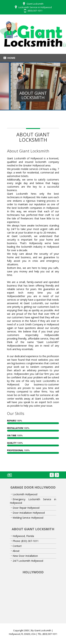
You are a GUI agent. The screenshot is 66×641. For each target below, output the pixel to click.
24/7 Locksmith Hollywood (28, 563)
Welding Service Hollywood (28, 520)
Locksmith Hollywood (25, 497)
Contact (17, 549)
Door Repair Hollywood (26, 510)
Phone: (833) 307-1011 (26, 544)
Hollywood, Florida (23, 539)
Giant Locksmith (42, 633)
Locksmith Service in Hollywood (35, 7)
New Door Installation (25, 558)
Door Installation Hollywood (29, 515)
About (16, 554)
